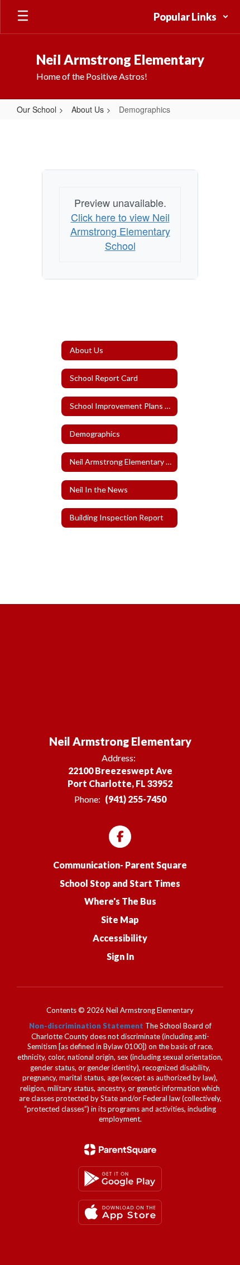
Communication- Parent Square (120, 865)
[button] (191, 16)
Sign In (120, 956)
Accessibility (120, 938)
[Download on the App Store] (120, 1212)
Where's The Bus (120, 901)
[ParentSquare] (120, 1149)
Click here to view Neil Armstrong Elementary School (120, 231)
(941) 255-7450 (135, 799)
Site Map (120, 919)
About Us (87, 109)
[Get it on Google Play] (120, 1178)
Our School (36, 109)
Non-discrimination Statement (86, 1025)
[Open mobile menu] (23, 16)
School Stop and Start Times (120, 883)
